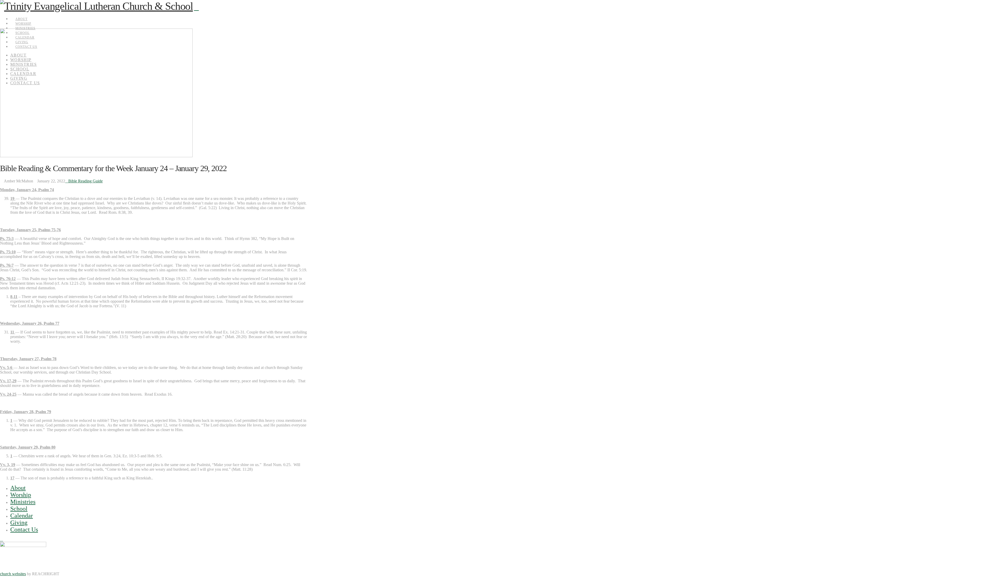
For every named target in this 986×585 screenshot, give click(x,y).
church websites (13, 574)
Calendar (21, 515)
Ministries (22, 501)
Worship (20, 494)
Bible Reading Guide (85, 181)
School (18, 508)
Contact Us (24, 529)
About (18, 488)
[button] (196, 7)
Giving (18, 522)
